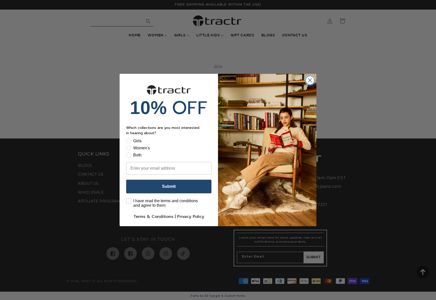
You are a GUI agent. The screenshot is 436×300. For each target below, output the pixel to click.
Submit (169, 186)
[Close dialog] (310, 80)
